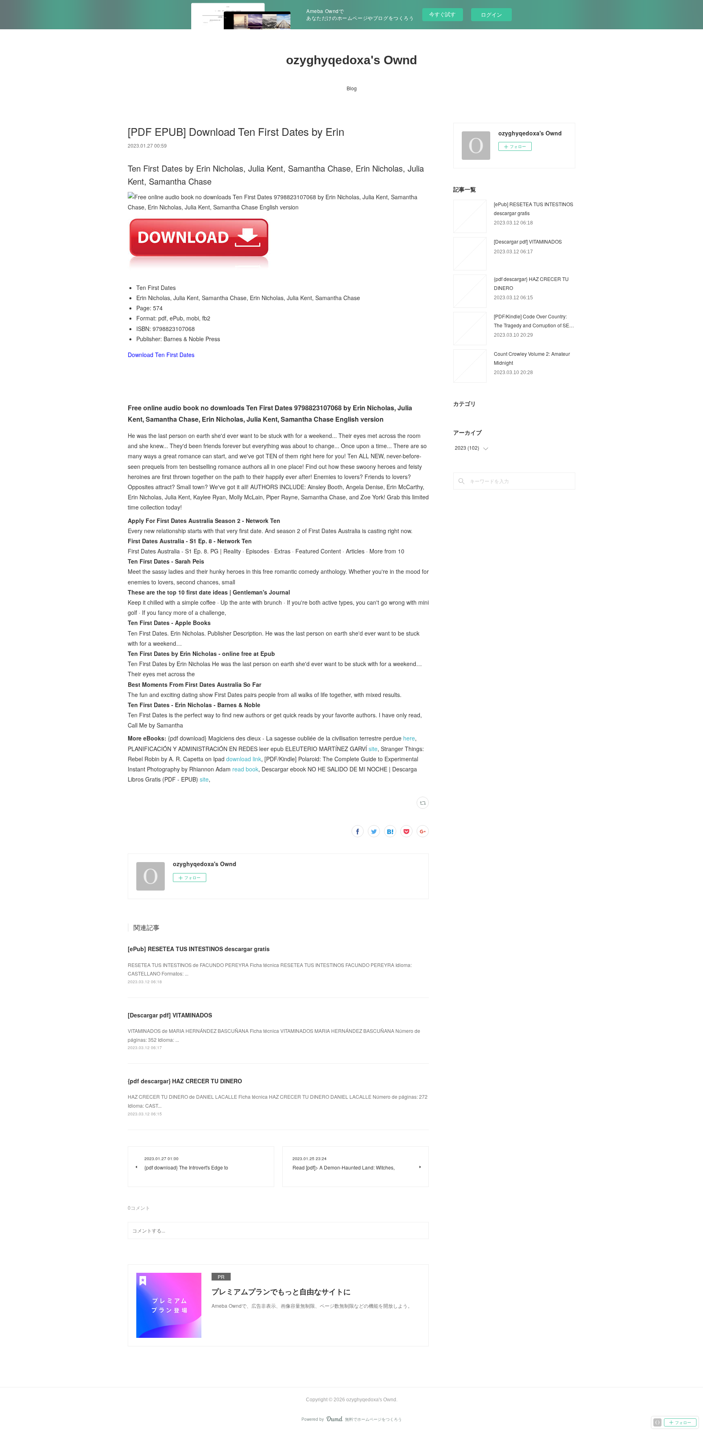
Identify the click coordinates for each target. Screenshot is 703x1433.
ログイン (491, 14)
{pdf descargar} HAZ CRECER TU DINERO (185, 1081)
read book (245, 769)
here (409, 738)
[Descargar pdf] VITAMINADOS (170, 1015)
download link (243, 759)
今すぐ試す (442, 14)
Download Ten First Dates (161, 355)
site (373, 749)
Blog (352, 88)
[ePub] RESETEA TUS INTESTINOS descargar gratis (199, 949)
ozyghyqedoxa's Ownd (351, 60)
